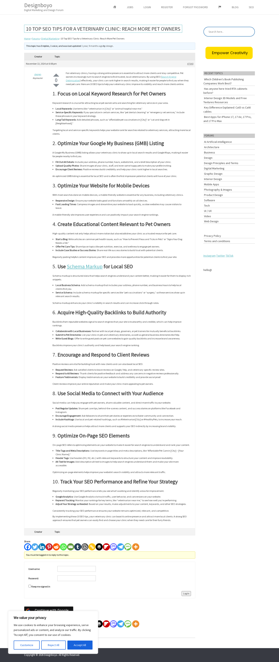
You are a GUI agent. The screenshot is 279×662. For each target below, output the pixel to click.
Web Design (211, 221)
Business (209, 152)
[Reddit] (56, 546)
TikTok (229, 255)
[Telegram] (120, 546)
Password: (33, 578)
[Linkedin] (42, 546)
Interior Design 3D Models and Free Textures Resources (225, 100)
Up (56, 75)
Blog (235, 7)
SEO (251, 7)
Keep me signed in (40, 586)
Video (207, 216)
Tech (207, 205)
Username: (34, 568)
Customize (26, 645)
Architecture (211, 147)
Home (27, 38)
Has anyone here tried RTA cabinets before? (225, 91)
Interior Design (213, 179)
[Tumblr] (77, 546)
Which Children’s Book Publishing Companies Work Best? (223, 81)
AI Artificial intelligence (218, 142)
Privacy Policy (212, 236)
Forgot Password (195, 7)
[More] (135, 546)
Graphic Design (213, 174)
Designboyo (44, 6)
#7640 (190, 63)
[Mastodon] (113, 546)
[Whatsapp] (63, 546)
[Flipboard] (106, 546)
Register (167, 7)
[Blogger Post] (84, 546)
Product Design (213, 195)
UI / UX (208, 211)
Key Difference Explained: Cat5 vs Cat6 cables (227, 109)
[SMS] (127, 546)
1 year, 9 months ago (92, 45)
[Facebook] (27, 546)
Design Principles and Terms (221, 163)
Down (56, 85)
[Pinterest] (49, 546)
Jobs (130, 7)
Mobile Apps (211, 184)
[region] (53, 632)
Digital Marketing (50, 38)
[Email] (70, 546)
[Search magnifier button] (250, 32)
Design (208, 158)
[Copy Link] (92, 546)
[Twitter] (34, 546)
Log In (186, 593)
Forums (36, 38)
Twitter (220, 255)
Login (147, 7)
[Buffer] (99, 546)
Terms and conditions (217, 241)
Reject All (53, 645)
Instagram (209, 255)
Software (209, 200)
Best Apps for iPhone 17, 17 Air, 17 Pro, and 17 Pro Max (227, 119)
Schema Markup (85, 266)
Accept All (80, 645)
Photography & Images (218, 189)
